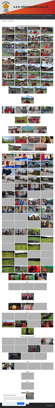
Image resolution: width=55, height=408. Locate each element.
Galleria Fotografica (48, 15)
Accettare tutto (20, 403)
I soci (11, 15)
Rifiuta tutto (13, 403)
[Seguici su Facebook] (47, 405)
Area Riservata (44, 18)
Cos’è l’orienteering (17, 15)
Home (3, 15)
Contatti (35, 18)
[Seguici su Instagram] (52, 405)
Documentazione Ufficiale (6, 18)
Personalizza (7, 403)
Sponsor (30, 18)
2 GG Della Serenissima (23, 18)
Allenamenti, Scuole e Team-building (37, 15)
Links (39, 18)
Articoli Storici (14, 18)
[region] (14, 399)
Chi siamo (7, 15)
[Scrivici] (49, 405)
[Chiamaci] (51, 405)
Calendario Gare (26, 15)
